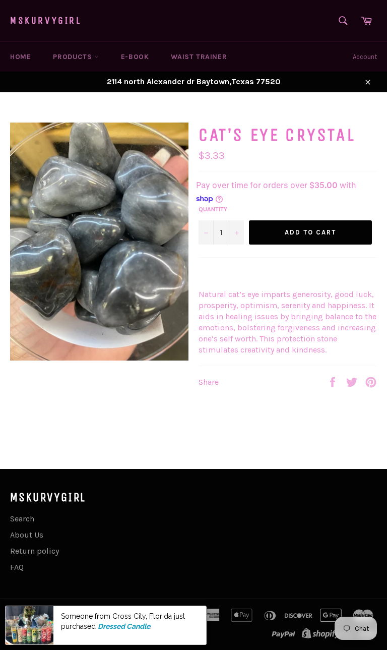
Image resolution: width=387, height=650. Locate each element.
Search (22, 518)
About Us (26, 535)
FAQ (17, 567)
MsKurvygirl (46, 20)
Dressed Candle (124, 626)
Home (20, 56)
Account (365, 57)
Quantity (213, 209)
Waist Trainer (199, 56)
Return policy (34, 551)
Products (73, 56)
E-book (135, 56)
